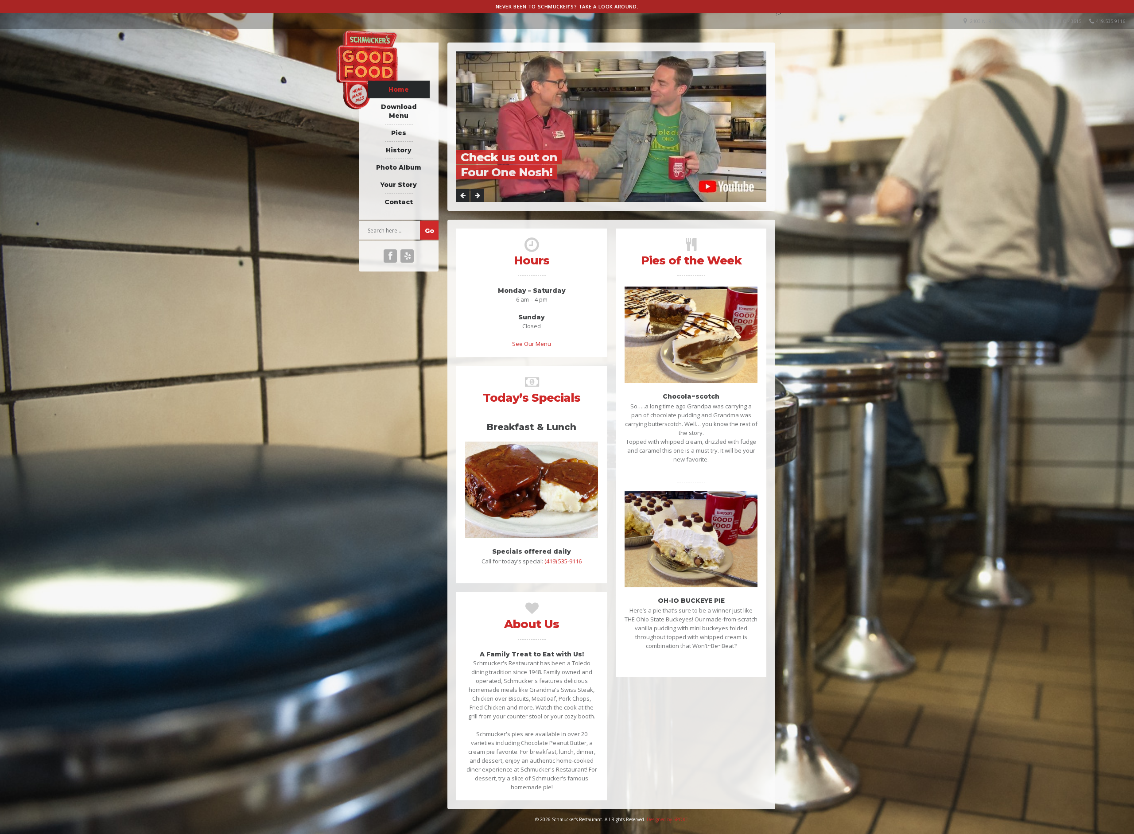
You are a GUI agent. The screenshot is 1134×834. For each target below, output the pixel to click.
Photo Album (398, 167)
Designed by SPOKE (667, 819)
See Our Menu (531, 344)
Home (398, 89)
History (399, 150)
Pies (398, 133)
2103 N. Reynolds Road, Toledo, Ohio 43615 (1025, 21)
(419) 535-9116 (563, 561)
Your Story (399, 185)
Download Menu (399, 111)
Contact (398, 202)
